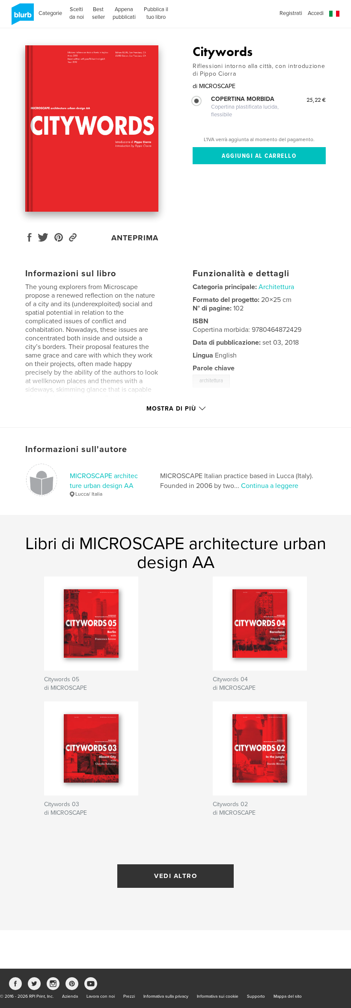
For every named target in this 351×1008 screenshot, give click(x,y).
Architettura (276, 287)
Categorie (50, 13)
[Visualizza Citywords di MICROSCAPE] (91, 128)
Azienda (70, 996)
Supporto (256, 996)
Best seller (98, 13)
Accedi (316, 13)
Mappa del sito (288, 996)
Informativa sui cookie (217, 996)
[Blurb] (21, 17)
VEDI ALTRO (175, 876)
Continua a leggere (269, 486)
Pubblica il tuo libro (156, 13)
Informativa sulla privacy (165, 996)
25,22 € (316, 99)
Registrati (291, 13)
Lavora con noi (100, 996)
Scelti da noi (76, 13)
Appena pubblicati (124, 13)
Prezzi (129, 996)
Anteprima (134, 237)
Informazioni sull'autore (76, 449)
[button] (334, 14)
